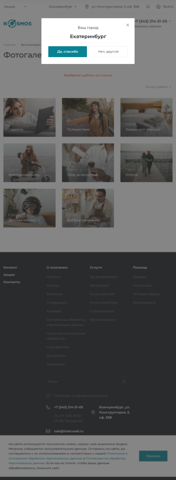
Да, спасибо (67, 51)
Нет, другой (108, 51)
